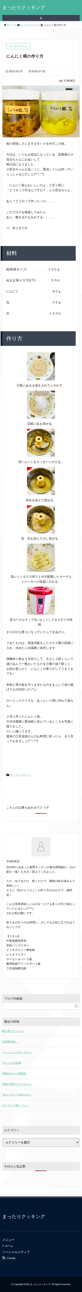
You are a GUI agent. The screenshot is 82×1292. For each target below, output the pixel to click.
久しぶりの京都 (11, 1062)
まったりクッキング (23, 7)
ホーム (9, 1245)
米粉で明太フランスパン (17, 1084)
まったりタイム (20, 775)
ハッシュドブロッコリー (17, 1052)
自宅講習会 (10, 1041)
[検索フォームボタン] (76, 1006)
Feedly (11, 1258)
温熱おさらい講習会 (14, 1073)
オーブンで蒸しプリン (15, 1105)
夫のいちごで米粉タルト (17, 1094)
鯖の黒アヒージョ (13, 1031)
